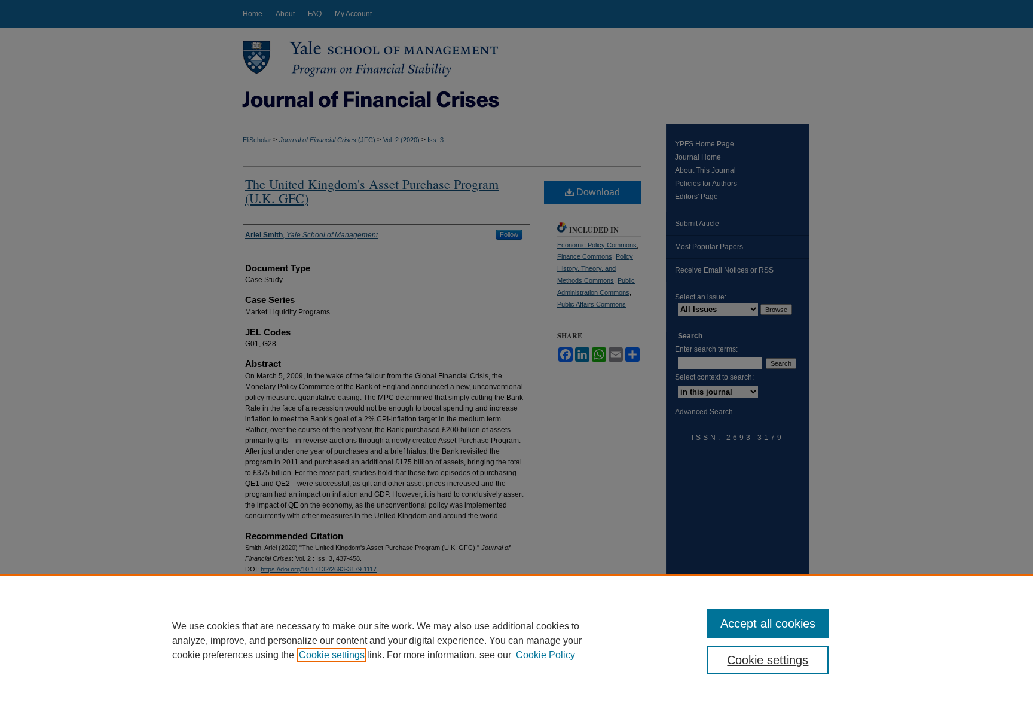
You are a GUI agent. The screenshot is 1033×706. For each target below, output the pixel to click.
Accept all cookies (767, 623)
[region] (516, 640)
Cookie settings (332, 655)
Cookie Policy (545, 655)
